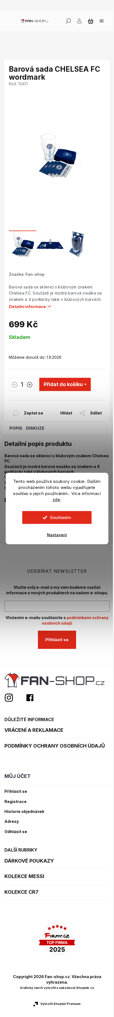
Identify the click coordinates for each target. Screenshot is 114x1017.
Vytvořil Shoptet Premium (60, 1004)
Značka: (27, 274)
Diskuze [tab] (35, 428)
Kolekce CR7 (21, 892)
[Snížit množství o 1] (14, 385)
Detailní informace (27, 306)
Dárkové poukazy (29, 861)
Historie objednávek (24, 811)
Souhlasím (60, 517)
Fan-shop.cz (29, 697)
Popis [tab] (15, 428)
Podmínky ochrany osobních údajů (54, 746)
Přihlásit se (57, 639)
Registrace (15, 801)
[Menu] (101, 21)
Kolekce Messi (24, 876)
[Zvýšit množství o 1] (29, 385)
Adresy (11, 821)
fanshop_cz (14, 697)
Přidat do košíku (63, 384)
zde (56, 499)
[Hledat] (68, 21)
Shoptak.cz (85, 988)
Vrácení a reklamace (33, 730)
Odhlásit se (15, 831)
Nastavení (57, 534)
